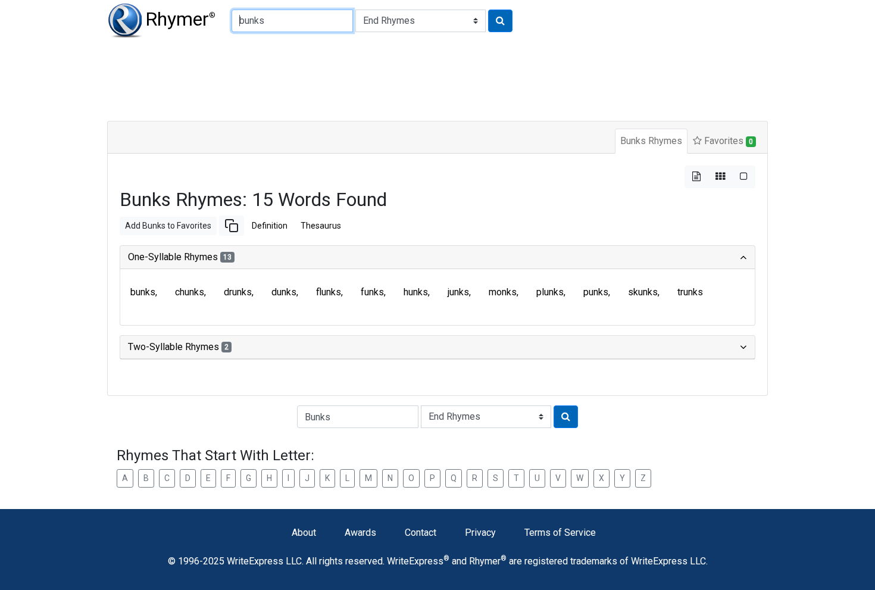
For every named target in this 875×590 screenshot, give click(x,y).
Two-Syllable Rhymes (178, 346)
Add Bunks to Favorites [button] (168, 225)
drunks (238, 292)
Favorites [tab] (727, 140)
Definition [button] (270, 225)
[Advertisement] (396, 77)
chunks (189, 292)
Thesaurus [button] (321, 225)
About (304, 532)
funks (372, 292)
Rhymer (180, 19)
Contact (420, 532)
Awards (360, 532)
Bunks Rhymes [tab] (651, 140)
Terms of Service (560, 532)
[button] (231, 226)
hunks (416, 292)
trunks (690, 292)
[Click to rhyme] (500, 21)
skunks (643, 292)
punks (595, 292)
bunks (142, 292)
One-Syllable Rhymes (180, 257)
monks (503, 292)
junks (458, 292)
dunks (283, 292)
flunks (328, 292)
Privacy (480, 532)
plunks (550, 292)
